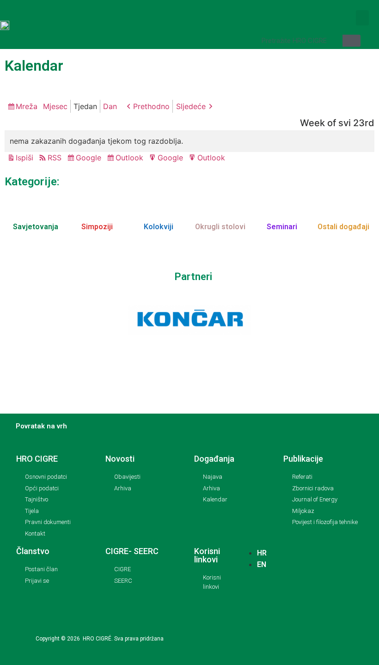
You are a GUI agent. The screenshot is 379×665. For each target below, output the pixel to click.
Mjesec (55, 106)
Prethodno (151, 106)
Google (90, 158)
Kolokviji (158, 226)
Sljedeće (191, 106)
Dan (110, 106)
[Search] (351, 41)
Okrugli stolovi (220, 226)
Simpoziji (97, 226)
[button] (362, 17)
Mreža (28, 107)
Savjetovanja (35, 226)
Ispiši (26, 158)
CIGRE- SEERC (132, 551)
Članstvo (32, 551)
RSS (54, 157)
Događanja (214, 459)
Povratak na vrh (41, 426)
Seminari (282, 226)
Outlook (131, 158)
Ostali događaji (343, 226)
